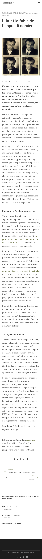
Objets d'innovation (32, 13)
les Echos (30, 440)
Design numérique (20, 12)
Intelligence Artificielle (10, 13)
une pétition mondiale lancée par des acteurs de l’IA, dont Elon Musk (21, 239)
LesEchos (22, 13)
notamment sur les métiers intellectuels (20, 271)
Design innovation (7, 12)
